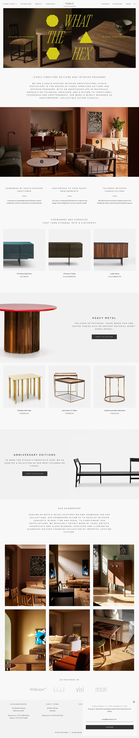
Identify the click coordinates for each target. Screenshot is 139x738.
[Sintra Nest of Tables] (70, 387)
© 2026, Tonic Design (61, 732)
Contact (51, 4)
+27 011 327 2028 (21, 718)
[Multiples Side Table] (24, 387)
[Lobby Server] (115, 250)
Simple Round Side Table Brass (114, 410)
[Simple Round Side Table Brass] (115, 387)
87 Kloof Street (52, 708)
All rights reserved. (77, 732)
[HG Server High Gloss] (24, 250)
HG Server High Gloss (24, 274)
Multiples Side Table (24, 410)
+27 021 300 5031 (56, 715)
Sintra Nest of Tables (69, 410)
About (38, 4)
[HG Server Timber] (70, 250)
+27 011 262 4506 (22, 715)
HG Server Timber (69, 274)
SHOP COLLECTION (104, 337)
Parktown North (18, 711)
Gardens (52, 711)
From (69, 277)
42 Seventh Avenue (18, 708)
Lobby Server (114, 274)
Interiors (26, 4)
